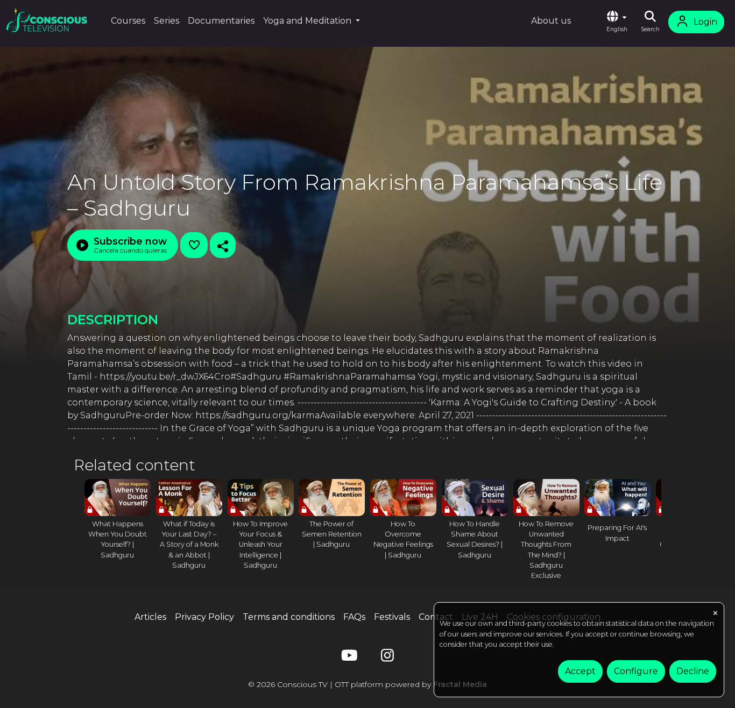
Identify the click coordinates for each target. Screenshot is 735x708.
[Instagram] (387, 657)
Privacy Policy (204, 617)
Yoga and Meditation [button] (308, 21)
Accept (580, 671)
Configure (636, 671)
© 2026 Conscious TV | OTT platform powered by (367, 684)
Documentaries (221, 21)
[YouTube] (347, 657)
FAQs (354, 617)
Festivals (392, 617)
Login (705, 22)
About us (551, 21)
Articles (150, 617)
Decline (692, 671)
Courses (128, 21)
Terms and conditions (289, 617)
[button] (616, 22)
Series (166, 21)
